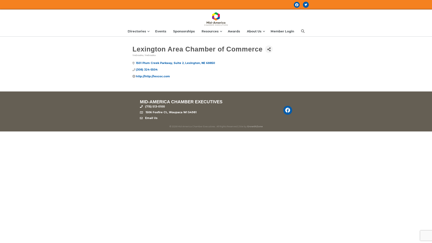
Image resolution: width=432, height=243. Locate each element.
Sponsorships (184, 31)
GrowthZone (255, 126)
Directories (137, 31)
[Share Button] (269, 49)
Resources (210, 31)
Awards (234, 31)
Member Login (282, 31)
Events (160, 31)
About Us (254, 31)
